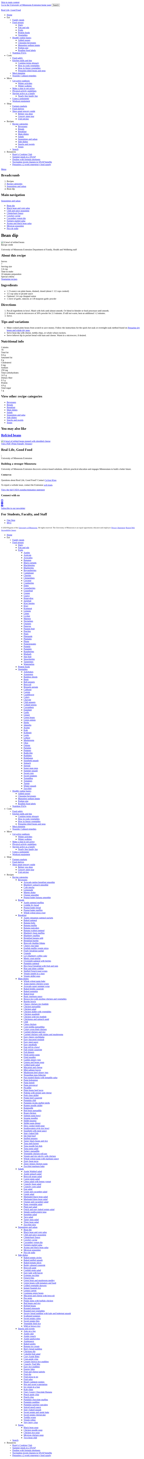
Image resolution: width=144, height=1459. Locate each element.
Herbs (26, 722)
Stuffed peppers (31, 1138)
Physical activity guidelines (24, 844)
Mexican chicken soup (34, 1435)
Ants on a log (30, 1331)
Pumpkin (28, 649)
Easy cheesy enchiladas (34, 1037)
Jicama (27, 727)
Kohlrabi (28, 732)
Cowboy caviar (13, 216)
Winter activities (25, 836)
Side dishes (12, 417)
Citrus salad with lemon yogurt (37, 1181)
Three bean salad (31, 1222)
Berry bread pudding (33, 1349)
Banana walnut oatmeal (34, 930)
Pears (26, 634)
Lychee (27, 616)
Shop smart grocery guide (23, 864)
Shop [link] (9, 103)
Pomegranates (30, 644)
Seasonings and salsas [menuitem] (27, 139)
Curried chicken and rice (34, 1032)
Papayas (27, 626)
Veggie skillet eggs (32, 976)
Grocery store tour (26, 869)
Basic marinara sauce (33, 996)
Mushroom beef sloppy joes (36, 1072)
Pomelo (27, 646)
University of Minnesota (28, 528)
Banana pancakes (31, 928)
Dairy (20, 545)
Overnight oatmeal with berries (37, 961)
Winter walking (25, 839)
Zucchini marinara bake (34, 1166)
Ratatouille (28, 1108)
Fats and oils (23, 547)
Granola (27, 953)
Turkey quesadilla (31, 1151)
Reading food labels (27, 803)
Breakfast (11, 407)
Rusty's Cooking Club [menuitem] (22, 154)
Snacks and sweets (15, 420)
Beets (26, 679)
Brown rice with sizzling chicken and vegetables (45, 999)
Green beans (29, 717)
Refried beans (30, 1306)
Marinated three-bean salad (36, 1199)
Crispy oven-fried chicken (35, 1029)
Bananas (27, 560)
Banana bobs (29, 923)
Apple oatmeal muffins (34, 902)
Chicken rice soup (32, 1432)
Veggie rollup (30, 1420)
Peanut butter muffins (33, 910)
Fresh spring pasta (32, 1055)
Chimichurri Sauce (15, 213)
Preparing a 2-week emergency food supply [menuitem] (31, 164)
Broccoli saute (30, 1268)
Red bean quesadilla (32, 1110)
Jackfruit (27, 601)
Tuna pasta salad (31, 1148)
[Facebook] (72, 506)
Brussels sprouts (31, 687)
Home (9, 535)
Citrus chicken (30, 1024)
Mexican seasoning (15, 226)
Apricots (27, 555)
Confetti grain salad (32, 1270)
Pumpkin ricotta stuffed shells (37, 1103)
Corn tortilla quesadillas (34, 1027)
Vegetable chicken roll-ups (35, 1153)
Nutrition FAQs (19, 806)
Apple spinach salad (32, 1174)
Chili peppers (29, 702)
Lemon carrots (30, 1290)
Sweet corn (29, 773)
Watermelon (29, 664)
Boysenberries (30, 570)
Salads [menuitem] (21, 136)
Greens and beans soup (34, 1062)
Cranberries (29, 583)
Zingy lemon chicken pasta (36, 1164)
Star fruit (27, 656)
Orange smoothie (31, 895)
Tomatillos (28, 778)
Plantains (28, 639)
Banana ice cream (31, 1346)
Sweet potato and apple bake (36, 1412)
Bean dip (11, 205)
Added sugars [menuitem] (24, 40)
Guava (27, 596)
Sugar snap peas (31, 768)
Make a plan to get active (23, 842)
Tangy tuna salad (31, 1219)
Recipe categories (14, 184)
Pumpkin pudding (32, 1402)
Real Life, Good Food (11, 10)
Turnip (27, 783)
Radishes (28, 755)
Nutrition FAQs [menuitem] (19, 53)
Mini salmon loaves (32, 1070)
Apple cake (29, 1333)
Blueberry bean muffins (34, 933)
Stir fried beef (30, 1136)
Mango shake (30, 892)
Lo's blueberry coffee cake (35, 956)
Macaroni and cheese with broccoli (39, 1295)
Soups (9, 422)
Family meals (18, 540)
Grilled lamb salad (32, 1065)
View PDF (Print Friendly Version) (16, 444)
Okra (26, 743)
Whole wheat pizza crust (34, 913)
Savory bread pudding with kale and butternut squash (47, 1313)
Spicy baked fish (31, 1133)
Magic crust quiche (32, 958)
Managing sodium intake (29, 798)
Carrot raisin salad (32, 1179)
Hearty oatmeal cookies (34, 1382)
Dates (26, 585)
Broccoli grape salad (33, 1176)
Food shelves (18, 862)
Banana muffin (30, 925)
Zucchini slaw (30, 1224)
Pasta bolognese (31, 1080)
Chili (26, 1022)
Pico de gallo (12, 228)
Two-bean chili (30, 1437)
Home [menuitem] (9, 15)
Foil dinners (29, 1052)
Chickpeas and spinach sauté (36, 1019)
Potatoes (27, 750)
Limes (26, 613)
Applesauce (29, 1341)
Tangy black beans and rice (36, 1141)
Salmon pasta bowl (32, 1115)
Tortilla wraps (30, 1417)
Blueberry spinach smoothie (36, 885)
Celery (27, 697)
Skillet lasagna (30, 1120)
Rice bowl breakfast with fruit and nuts (41, 966)
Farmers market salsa (16, 221)
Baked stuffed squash (33, 1260)
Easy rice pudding (32, 1366)
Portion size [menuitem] (23, 48)
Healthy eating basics (21, 791)
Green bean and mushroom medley (39, 1280)
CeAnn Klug (50, 480)
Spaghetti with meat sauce (35, 1131)
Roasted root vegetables (34, 1311)
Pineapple (28, 636)
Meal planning (18, 826)
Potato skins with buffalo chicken (38, 1301)
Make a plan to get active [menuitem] (23, 88)
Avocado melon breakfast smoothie (39, 882)
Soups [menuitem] (20, 147)
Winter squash (30, 786)
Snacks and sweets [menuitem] (26, 144)
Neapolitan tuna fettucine (35, 1075)
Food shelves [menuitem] (18, 108)
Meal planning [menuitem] (18, 73)
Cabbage (28, 689)
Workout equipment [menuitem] (21, 101)
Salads (10, 412)
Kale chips (28, 1389)
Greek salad (29, 1194)
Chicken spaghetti (32, 1014)
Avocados (28, 557)
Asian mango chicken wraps (36, 984)
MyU (9, 523)
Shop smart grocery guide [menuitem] (23, 111)
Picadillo (27, 1088)
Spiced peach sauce (32, 1407)
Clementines (29, 578)
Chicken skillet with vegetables (37, 1011)
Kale (26, 730)
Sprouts (27, 765)
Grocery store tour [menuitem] (26, 116)
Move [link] (9, 78)
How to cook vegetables (29, 819)
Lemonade (28, 890)
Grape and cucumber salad (35, 1191)
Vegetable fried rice (32, 1323)
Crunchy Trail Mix (32, 1364)
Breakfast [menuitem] (22, 131)
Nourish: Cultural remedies (24, 829)
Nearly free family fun (28, 849)
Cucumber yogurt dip (16, 218)
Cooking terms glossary (28, 816)
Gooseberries (29, 588)
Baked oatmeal (30, 920)
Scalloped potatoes (32, 1316)
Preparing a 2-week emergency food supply (31, 1455)
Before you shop (25, 867)
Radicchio (28, 753)
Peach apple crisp (31, 1394)
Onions (27, 745)
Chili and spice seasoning (18, 210)
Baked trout (29, 994)
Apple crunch (30, 1336)
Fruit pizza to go (31, 1377)
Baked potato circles (33, 1257)
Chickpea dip (29, 1351)
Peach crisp (29, 1397)
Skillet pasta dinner (32, 1123)
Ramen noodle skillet (33, 1105)
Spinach (27, 763)
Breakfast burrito (31, 940)
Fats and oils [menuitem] (23, 27)
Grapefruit (28, 590)
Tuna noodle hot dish (33, 1146)
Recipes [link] (10, 121)
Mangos (27, 618)
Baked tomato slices (32, 1262)
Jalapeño (27, 725)
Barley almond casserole (34, 1265)
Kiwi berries (29, 603)
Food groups (18, 542)
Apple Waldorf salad (33, 1171)
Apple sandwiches (32, 1339)
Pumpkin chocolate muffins (36, 1399)
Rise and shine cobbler (34, 968)
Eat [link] (8, 17)
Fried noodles (30, 1057)
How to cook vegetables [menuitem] (29, 65)
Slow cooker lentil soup (34, 1126)
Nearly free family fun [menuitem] (28, 96)
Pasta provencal (31, 1085)
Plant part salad (30, 1207)
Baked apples (30, 1344)
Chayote (27, 700)
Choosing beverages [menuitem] (27, 43)
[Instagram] (72, 503)
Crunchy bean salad (32, 1184)
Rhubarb (27, 654)
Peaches (27, 631)
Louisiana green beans (33, 1293)
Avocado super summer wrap (37, 986)
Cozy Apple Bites (31, 1356)
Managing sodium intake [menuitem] (29, 45)
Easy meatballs (30, 1044)
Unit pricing (23, 872)
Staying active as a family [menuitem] (23, 93)
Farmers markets (19, 859)
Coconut (27, 580)
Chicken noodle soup (33, 1430)
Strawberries (29, 659)
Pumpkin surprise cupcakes (36, 1404)
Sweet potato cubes (32, 1318)
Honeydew (28, 598)
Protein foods (24, 667)
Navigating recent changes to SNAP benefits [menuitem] (32, 162)
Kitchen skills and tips (22, 814)
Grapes (27, 593)
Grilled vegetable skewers (35, 1285)
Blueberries (29, 568)
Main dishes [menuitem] (23, 134)
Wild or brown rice (32, 1326)
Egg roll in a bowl (32, 1047)
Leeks (26, 735)
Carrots (27, 692)
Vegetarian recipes (9, 279)
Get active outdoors (21, 834)
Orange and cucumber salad (36, 1202)
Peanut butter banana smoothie (37, 897)
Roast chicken (30, 1113)
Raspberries (29, 651)
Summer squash (31, 771)
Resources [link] (11, 152)
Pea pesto (28, 1298)
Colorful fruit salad (32, 1354)
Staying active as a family (23, 847)
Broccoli (27, 684)
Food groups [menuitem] (18, 22)
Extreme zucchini (31, 1275)
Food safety (17, 811)
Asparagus (28, 674)
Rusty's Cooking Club (22, 1445)
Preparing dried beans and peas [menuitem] (32, 70)
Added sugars (24, 793)
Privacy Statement (118, 528)
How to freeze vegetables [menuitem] (29, 68)
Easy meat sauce (31, 1042)
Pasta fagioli (29, 1082)
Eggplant (28, 710)
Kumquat (28, 608)
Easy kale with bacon (33, 1273)
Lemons (27, 611)
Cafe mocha (29, 887)
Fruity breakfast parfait (34, 951)
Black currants (30, 563)
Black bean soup (31, 1427)
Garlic (26, 712)
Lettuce (27, 738)
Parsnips (27, 748)
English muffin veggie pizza (36, 948)
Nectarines (28, 621)
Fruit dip (27, 1374)
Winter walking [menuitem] (25, 86)
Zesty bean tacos (31, 1161)
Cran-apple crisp (31, 1359)
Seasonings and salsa (16, 415)
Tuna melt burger (31, 1143)
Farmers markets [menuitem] (19, 106)
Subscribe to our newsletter (13, 508)
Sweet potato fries (32, 1321)
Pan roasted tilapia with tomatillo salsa (40, 1077)
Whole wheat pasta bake (34, 981)
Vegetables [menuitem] (23, 35)
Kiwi (26, 606)
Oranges (27, 623)
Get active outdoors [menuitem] (21, 81)
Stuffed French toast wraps (35, 971)
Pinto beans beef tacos (33, 1090)
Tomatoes (28, 781)
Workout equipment (21, 854)
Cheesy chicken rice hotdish (36, 1004)
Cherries (27, 575)
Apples (27, 552)
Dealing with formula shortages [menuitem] (26, 159)
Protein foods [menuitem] (24, 32)
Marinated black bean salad (36, 1197)
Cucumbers (29, 707)
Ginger (27, 715)
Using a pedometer (20, 852)
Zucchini (28, 788)
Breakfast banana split (33, 938)
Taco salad (28, 1217)
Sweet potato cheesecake (35, 1415)
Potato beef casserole (33, 1098)
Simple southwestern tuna (35, 1212)
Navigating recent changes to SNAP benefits (32, 1453)
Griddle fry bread (31, 905)
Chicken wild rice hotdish (35, 1016)
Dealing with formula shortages (26, 1450)
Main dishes (12, 410)
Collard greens (30, 705)
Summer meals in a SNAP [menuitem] (24, 157)
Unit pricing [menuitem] (23, 119)
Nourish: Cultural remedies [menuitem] (24, 76)
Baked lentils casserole (34, 989)
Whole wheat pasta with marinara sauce (41, 1159)
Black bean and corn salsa (18, 208)
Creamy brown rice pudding (36, 1361)
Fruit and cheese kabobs (34, 1372)
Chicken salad (30, 1009)
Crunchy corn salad (32, 1186)
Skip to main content (10, 2)
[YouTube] (72, 500)
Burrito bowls (30, 1001)
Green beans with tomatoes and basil (40, 1283)
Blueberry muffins (32, 935)
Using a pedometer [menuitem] (20, 98)
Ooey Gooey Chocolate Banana (38, 1392)
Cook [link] (9, 55)
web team (48, 485)
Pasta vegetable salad (33, 1204)
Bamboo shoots (30, 677)
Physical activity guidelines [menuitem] (24, 91)
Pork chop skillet (31, 1095)
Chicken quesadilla (32, 1006)
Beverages (11, 402)
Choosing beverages (27, 796)
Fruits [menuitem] (20, 30)
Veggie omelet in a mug (34, 973)
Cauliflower (29, 694)
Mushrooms (29, 740)
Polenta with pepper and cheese (38, 1093)
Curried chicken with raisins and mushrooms (43, 1034)
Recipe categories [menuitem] (20, 124)
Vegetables (23, 669)
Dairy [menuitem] (20, 25)
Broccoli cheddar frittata (34, 943)
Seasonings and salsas (16, 186)
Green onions (30, 720)
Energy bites (29, 1369)
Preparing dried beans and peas (32, 824)
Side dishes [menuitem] (23, 141)
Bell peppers (29, 682)
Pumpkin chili (30, 1100)
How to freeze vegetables (29, 821)
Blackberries (29, 565)
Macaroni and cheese (33, 1067)
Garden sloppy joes (32, 1060)
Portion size (23, 801)
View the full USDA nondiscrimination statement (23, 490)
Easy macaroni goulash (34, 1039)
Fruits (20, 550)
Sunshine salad (30, 1214)
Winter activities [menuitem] (25, 83)
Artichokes (28, 672)
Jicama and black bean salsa (19, 223)
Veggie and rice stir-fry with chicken (40, 1156)
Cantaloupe (29, 573)
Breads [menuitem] (21, 129)
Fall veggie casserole (33, 1049)
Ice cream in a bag (32, 1387)
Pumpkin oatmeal (31, 963)
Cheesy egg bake (31, 945)
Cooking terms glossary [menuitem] (28, 63)
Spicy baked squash (32, 1410)
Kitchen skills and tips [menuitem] (22, 60)
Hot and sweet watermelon (35, 1384)
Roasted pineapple (32, 1308)
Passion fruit (29, 628)
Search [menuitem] (15, 149)
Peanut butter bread (32, 907)
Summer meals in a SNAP (24, 1448)
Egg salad (28, 1189)
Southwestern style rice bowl (36, 1128)
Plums (26, 641)
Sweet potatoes (30, 776)
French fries (29, 1278)
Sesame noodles (31, 1118)
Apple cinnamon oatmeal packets (38, 918)
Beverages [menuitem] (22, 126)
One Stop (11, 520)
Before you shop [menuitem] (25, 114)
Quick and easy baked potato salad (39, 1209)
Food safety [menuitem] (17, 58)
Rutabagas (28, 758)
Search (56, 5)
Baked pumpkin (31, 991)
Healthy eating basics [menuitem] (21, 37)
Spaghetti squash (31, 760)
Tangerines (28, 661)
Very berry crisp (31, 1422)
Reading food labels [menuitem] (27, 50)
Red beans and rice (32, 1303)
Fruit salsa (28, 1379)
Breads (10, 405)
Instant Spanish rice (32, 1288)
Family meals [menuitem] (18, 20)
